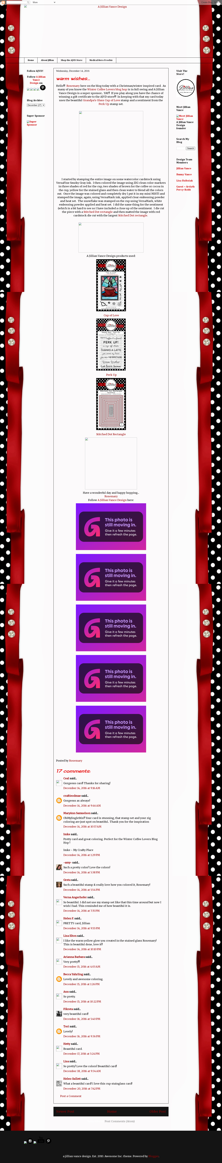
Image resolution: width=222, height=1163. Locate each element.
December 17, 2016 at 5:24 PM (81, 1053)
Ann (66, 991)
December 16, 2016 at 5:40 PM (81, 1019)
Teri (66, 1026)
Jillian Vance (183, 168)
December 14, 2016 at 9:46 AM (82, 805)
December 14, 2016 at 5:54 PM (81, 889)
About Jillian (47, 60)
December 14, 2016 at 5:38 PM (81, 872)
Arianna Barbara (74, 956)
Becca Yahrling (73, 974)
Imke (66, 834)
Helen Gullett (72, 1078)
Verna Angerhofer (75, 897)
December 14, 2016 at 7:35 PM (81, 910)
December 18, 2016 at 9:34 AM (82, 1071)
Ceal (66, 778)
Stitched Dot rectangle (98, 211)
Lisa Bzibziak (184, 181)
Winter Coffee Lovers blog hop (107, 89)
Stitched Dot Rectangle (111, 434)
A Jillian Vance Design (112, 500)
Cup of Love (111, 315)
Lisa (66, 1061)
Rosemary (73, 85)
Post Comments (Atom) (120, 1121)
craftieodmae (72, 795)
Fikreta (68, 1009)
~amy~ (67, 862)
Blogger (153, 1156)
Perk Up (104, 104)
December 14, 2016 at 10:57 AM (82, 826)
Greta (67, 879)
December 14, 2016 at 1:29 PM (81, 855)
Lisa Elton (70, 935)
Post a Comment (70, 1096)
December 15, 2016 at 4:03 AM (81, 966)
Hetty (66, 1043)
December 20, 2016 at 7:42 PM (81, 1088)
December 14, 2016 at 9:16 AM (81, 788)
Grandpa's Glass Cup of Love (101, 100)
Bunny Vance (184, 174)
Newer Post (65, 1111)
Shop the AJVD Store (71, 60)
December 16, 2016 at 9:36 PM (81, 1036)
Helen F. (68, 918)
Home (31, 60)
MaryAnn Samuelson (77, 813)
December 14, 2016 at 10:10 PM (82, 949)
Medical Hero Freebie (101, 60)
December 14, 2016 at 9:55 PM (81, 928)
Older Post (158, 1111)
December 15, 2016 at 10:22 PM (82, 1001)
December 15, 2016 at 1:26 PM (81, 984)
